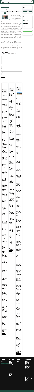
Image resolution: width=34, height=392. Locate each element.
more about (11, 41)
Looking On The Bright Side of (11, 86)
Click (5, 233)
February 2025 (11, 362)
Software (27, 382)
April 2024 (11, 373)
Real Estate (27, 380)
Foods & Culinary (28, 369)
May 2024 (11, 372)
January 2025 (11, 363)
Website (2, 72)
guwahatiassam (10, 11)
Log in (18, 361)
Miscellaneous (27, 377)
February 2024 (11, 374)
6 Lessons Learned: (26, 23)
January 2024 (11, 375)
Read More (4, 334)
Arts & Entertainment (28, 362)
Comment (2, 54)
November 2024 (12, 365)
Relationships (27, 381)
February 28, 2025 (4, 11)
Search (25, 7)
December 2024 (12, 364)
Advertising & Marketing (28, 361)
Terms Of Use (8, 2)
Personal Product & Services (29, 378)
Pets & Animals (27, 379)
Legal (26, 376)
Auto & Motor (27, 363)
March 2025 (11, 361)
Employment (27, 367)
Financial (27, 368)
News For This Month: (26, 20)
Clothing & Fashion (28, 366)
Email (2, 68)
